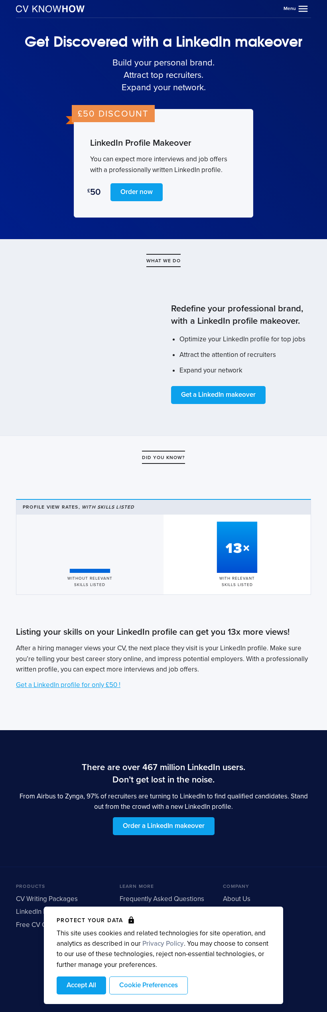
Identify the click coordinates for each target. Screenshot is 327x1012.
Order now (136, 192)
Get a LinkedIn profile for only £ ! (68, 685)
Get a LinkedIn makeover (218, 394)
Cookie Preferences (148, 985)
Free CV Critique (40, 925)
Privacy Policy (163, 943)
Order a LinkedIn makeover (164, 826)
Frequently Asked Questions (162, 899)
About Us (236, 899)
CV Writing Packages (47, 899)
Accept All (81, 985)
